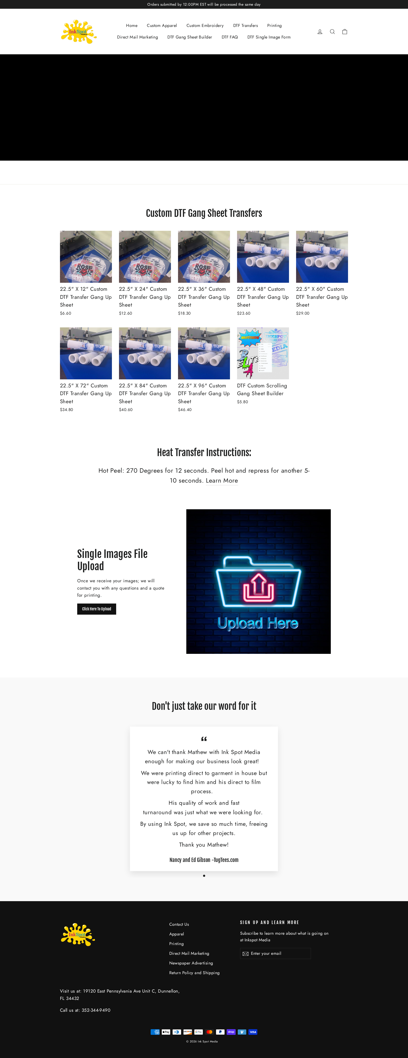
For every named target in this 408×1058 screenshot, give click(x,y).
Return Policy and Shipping (194, 973)
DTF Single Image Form (269, 37)
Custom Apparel (162, 25)
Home (131, 25)
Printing (274, 25)
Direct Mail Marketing (137, 37)
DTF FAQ (230, 37)
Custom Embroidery (205, 25)
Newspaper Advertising (191, 963)
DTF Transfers (245, 25)
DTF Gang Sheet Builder (189, 37)
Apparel (176, 934)
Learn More (222, 480)
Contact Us (179, 924)
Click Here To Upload (96, 609)
